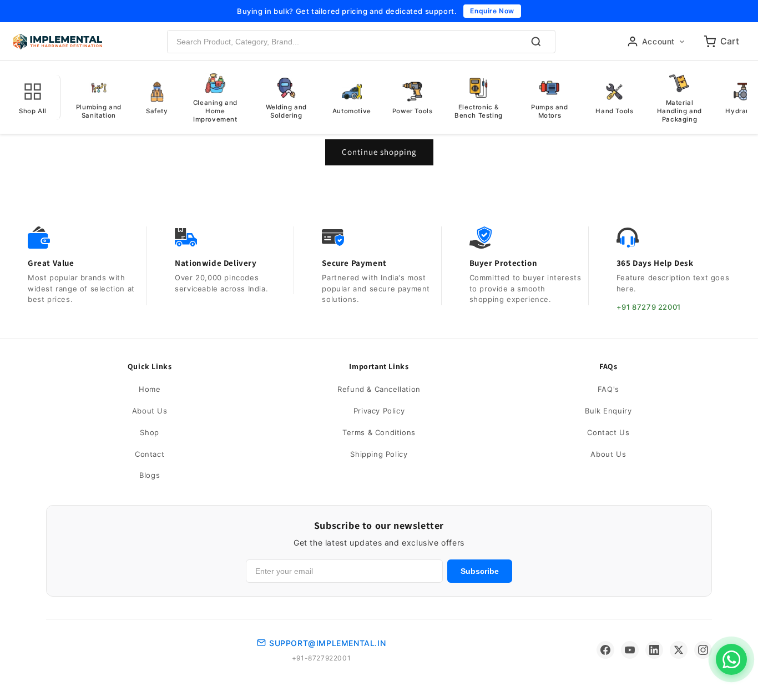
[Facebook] (605, 650)
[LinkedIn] (654, 650)
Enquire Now (492, 11)
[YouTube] (630, 650)
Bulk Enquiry (608, 410)
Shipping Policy (378, 454)
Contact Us (608, 432)
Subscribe (480, 571)
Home (149, 389)
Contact (149, 454)
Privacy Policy (379, 410)
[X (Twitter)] (679, 650)
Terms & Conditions (379, 432)
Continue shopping (379, 152)
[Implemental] (57, 41)
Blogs (149, 475)
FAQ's (608, 389)
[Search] (536, 42)
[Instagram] (703, 650)
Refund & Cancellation (379, 389)
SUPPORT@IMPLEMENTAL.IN (327, 643)
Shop (149, 432)
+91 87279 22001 (648, 306)
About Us (150, 410)
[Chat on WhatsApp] (731, 659)
